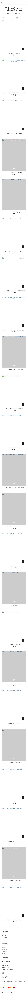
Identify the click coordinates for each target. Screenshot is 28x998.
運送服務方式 (4, 947)
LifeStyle (19, 13)
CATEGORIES (14, 13)
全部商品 (8, 13)
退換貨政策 (4, 951)
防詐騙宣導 (4, 953)
